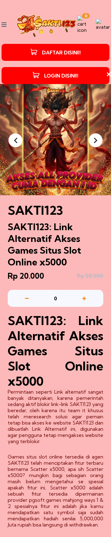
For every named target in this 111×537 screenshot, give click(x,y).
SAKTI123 (80, 404)
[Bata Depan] (46, 24)
